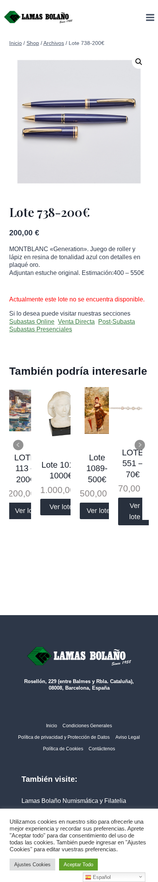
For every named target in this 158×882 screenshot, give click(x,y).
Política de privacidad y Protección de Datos (64, 737)
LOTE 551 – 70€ (133, 463)
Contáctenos (102, 748)
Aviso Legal (127, 737)
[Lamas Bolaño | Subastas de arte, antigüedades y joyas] (38, 17)
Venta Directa (76, 321)
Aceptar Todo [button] (78, 864)
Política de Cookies (63, 748)
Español (101, 877)
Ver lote (26, 511)
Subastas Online (31, 321)
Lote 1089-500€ (96, 468)
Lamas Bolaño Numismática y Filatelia (73, 801)
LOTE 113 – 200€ (25, 468)
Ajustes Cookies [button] (32, 864)
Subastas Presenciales (40, 329)
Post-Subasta (116, 321)
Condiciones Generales (87, 725)
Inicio (51, 725)
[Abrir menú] (150, 17)
